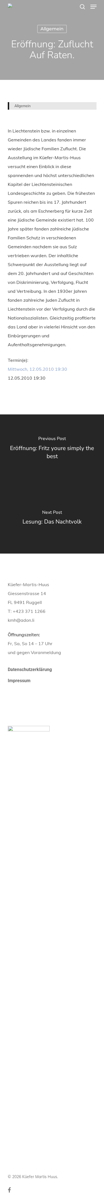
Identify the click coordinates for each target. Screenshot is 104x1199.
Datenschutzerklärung (30, 669)
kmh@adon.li (21, 620)
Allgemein (52, 28)
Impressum (19, 680)
